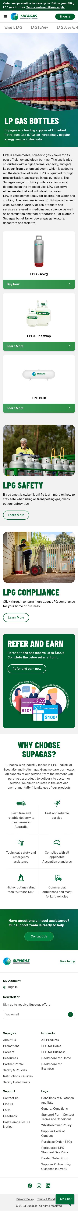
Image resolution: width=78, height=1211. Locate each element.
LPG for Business (53, 1052)
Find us (8, 1104)
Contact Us (39, 936)
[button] (65, 1199)
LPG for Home (51, 1046)
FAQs (7, 1110)
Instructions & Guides (18, 1076)
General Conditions (54, 1108)
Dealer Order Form (54, 1158)
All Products (50, 1040)
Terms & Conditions (49, 1199)
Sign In (13, 987)
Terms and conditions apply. (45, 7)
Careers (8, 1052)
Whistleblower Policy (56, 1125)
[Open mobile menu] (5, 16)
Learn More (16, 515)
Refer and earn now (26, 668)
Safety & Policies (15, 1070)
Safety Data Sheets (16, 1082)
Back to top (67, 961)
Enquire (65, 16)
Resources (10, 1058)
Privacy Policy (25, 1199)
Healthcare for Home (56, 1058)
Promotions (11, 1046)
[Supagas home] (24, 16)
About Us (9, 1040)
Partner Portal (13, 1064)
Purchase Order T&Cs (56, 1142)
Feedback (10, 1116)
